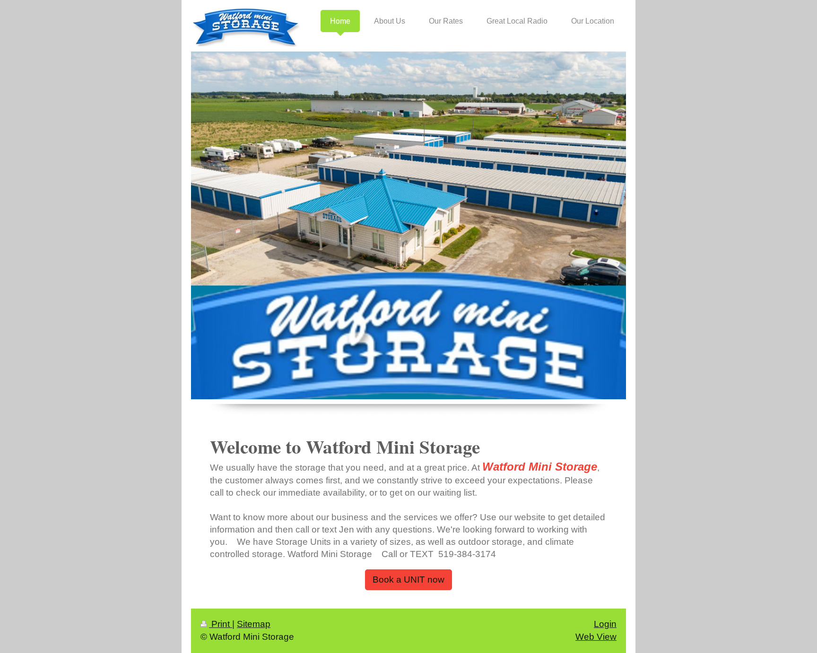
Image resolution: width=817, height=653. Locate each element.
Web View (596, 637)
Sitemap (253, 624)
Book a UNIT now (408, 579)
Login (605, 624)
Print (220, 624)
